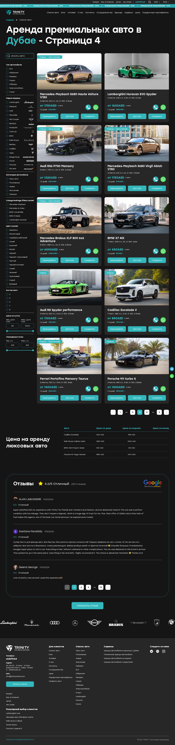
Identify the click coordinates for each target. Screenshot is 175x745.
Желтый (12, 261)
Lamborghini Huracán (18, 220)
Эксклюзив (14, 190)
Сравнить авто (55, 681)
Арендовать (49, 116)
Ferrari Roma (11, 725)
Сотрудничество (105, 12)
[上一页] (113, 412)
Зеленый (13, 272)
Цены (137, 12)
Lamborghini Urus (13, 713)
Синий (12, 242)
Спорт (12, 92)
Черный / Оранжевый (18, 257)
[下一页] (166, 412)
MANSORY (13, 128)
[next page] (153, 412)
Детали (70, 116)
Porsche (12, 165)
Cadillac (12, 149)
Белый (12, 249)
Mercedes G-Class (16, 208)
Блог (63, 12)
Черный (12, 253)
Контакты (89, 12)
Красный (13, 245)
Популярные (14, 183)
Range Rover (14, 157)
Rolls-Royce (14, 140)
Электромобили (16, 88)
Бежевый (13, 284)
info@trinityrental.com (15, 676)
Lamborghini (14, 102)
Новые (12, 187)
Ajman (118, 2)
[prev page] (126, 412)
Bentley (12, 144)
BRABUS (12, 124)
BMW (11, 136)
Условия (72, 12)
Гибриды (13, 84)
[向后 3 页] (153, 412)
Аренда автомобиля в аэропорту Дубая (121, 651)
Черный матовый (16, 265)
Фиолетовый (14, 234)
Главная (10, 20)
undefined (140, 2)
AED (156, 2)
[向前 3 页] (126, 412)
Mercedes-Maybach (17, 204)
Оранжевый (14, 276)
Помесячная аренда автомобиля (118, 654)
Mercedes (13, 115)
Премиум (13, 194)
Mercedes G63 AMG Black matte (19, 717)
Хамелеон (13, 230)
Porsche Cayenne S (14, 728)
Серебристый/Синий (18, 238)
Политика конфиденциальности (20, 739)
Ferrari (12, 161)
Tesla (11, 153)
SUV (11, 69)
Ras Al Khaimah (107, 2)
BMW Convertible (16, 212)
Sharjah (96, 2)
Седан (12, 80)
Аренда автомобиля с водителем (118, 662)
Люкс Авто (13, 179)
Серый (12, 280)
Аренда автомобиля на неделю (117, 658)
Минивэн (13, 76)
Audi (11, 111)
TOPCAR (13, 132)
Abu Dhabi (127, 2)
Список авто (53, 12)
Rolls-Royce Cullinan (14, 721)
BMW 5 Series (14, 216)
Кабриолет (14, 73)
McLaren (12, 169)
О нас (80, 12)
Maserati (13, 107)
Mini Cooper (14, 119)
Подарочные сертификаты (155, 12)
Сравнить (90, 116)
